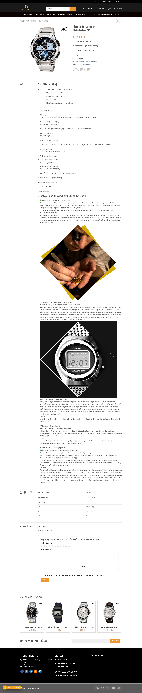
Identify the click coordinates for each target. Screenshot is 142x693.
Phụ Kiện (91, 14)
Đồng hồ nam (39, 14)
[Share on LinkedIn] (88, 69)
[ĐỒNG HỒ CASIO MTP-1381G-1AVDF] (32, 612)
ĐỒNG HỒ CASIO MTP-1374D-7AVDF (83, 627)
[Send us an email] (91, 9)
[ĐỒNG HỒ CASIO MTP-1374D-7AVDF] (83, 612)
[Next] (121, 617)
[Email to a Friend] (81, 69)
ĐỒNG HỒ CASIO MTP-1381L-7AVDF (109, 627)
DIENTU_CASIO (86, 64)
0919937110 (27, 664)
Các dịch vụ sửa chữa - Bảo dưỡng (66, 675)
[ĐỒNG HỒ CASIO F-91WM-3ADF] (58, 612)
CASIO (79, 64)
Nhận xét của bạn (47, 550)
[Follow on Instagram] (86, 9)
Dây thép (89, 493)
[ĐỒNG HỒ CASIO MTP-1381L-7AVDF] (109, 612)
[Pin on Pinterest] (84, 69)
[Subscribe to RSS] (35, 671)
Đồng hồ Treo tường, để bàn (77, 14)
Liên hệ (117, 14)
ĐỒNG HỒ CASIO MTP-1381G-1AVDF (32, 627)
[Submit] (73, 9)
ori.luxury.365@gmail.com (31, 666)
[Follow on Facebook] (84, 9)
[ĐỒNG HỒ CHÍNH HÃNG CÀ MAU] (26, 7)
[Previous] (20, 617)
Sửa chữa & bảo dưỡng (105, 14)
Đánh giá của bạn (47, 543)
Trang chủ (24, 21)
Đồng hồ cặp (62, 14)
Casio (45, 21)
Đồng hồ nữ (50, 14)
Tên (42, 566)
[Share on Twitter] (77, 69)
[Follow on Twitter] (89, 9)
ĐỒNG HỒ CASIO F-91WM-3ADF (58, 627)
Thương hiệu (27, 14)
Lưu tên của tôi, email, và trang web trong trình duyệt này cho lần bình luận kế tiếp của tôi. (74, 575)
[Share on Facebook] (74, 69)
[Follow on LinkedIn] (40, 671)
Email (83, 566)
